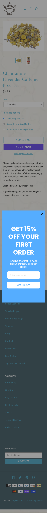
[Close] (42, 213)
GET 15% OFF (23, 285)
